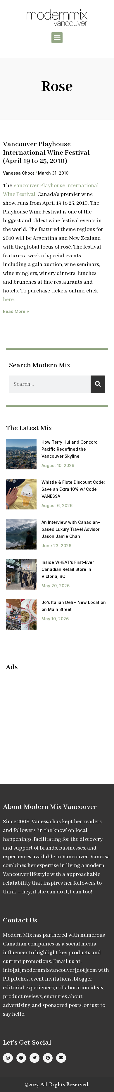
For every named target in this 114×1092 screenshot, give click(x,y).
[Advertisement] (55, 718)
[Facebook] (21, 1058)
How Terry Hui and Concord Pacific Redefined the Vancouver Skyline (70, 449)
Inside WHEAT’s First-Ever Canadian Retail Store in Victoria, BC (68, 569)
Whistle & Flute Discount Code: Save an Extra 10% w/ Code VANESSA (73, 489)
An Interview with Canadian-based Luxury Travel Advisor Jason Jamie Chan (71, 529)
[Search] (98, 384)
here (8, 299)
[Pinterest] (48, 1058)
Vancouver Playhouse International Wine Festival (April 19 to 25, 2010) (46, 153)
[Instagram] (8, 1058)
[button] (57, 37)
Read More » (16, 311)
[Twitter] (34, 1058)
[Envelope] (61, 1058)
